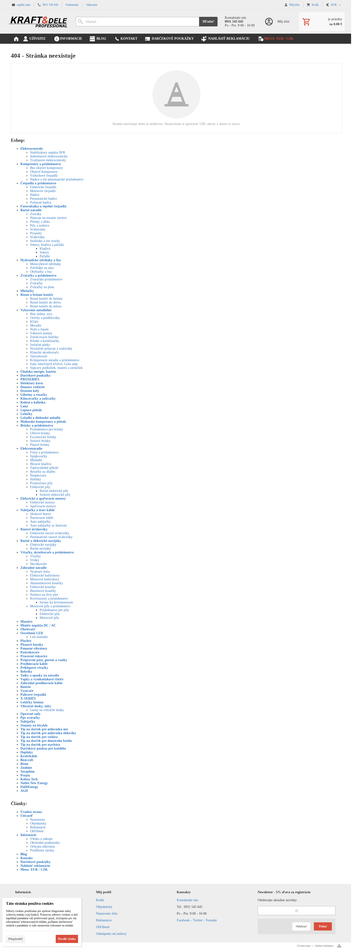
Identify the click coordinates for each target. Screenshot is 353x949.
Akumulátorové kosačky (46, 583)
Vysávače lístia (40, 571)
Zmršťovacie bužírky (44, 337)
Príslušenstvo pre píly (54, 610)
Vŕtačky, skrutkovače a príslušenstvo (47, 552)
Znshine (26, 767)
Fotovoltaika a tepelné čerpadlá (43, 206)
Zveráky (35, 214)
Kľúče (34, 321)
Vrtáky (34, 560)
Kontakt (26, 858)
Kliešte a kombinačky (44, 341)
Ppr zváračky (30, 718)
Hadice (34, 195)
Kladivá (45, 248)
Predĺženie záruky (42, 850)
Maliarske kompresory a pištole (43, 421)
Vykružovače (38, 356)
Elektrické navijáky (43, 544)
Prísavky (36, 233)
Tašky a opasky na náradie (39, 675)
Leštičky (26, 414)
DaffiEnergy (29, 787)
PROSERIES (29, 379)
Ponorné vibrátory (33, 648)
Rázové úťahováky (34, 529)
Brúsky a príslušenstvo (36, 425)
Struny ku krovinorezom (56, 602)
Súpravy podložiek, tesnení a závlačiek (56, 368)
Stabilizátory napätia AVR (47, 152)
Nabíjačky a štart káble (37, 510)
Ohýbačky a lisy (41, 271)
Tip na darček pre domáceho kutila (46, 741)
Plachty (25, 641)
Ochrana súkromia (42, 846)
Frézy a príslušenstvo (44, 452)
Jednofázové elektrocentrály (49, 156)
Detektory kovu (31, 383)
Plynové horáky (31, 644)
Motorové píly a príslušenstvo (50, 606)
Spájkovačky (38, 456)
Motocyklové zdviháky (45, 264)
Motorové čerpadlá (42, 191)
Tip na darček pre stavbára (40, 744)
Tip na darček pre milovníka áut (44, 729)
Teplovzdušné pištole (44, 468)
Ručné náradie (31, 210)
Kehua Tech (29, 779)
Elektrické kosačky (43, 587)
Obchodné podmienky (45, 842)
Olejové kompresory (44, 172)
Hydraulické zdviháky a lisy (40, 260)
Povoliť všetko (67, 939)
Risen (24, 764)
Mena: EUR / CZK (34, 869)
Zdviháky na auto (42, 268)
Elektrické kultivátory (45, 575)
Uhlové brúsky (40, 433)
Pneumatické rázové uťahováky (51, 537)
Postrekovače (29, 652)
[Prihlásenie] (277, 22)
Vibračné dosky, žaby (35, 706)
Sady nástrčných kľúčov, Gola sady (54, 364)
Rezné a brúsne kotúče (36, 295)
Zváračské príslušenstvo (46, 279)
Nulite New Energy (34, 783)
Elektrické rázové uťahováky (49, 533)
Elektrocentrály (31, 148)
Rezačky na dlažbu (42, 471)
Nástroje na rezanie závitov (48, 218)
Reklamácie (38, 827)
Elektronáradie (31, 448)
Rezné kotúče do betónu (46, 298)
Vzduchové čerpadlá (43, 175)
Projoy (25, 775)
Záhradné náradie (33, 568)
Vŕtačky (35, 556)
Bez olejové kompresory (46, 168)
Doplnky (26, 752)
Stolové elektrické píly (55, 494)
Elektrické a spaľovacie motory (43, 498)
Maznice (26, 621)
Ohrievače (27, 629)
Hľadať (208, 21)
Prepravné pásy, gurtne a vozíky (43, 660)
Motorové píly (49, 618)
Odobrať (301, 926)
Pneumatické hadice (43, 198)
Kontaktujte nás (187, 900)
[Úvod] (38, 22)
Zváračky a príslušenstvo (38, 275)
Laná (24, 406)
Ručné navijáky (40, 548)
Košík (100, 900)
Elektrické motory (42, 502)
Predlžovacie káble (34, 664)
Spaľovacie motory (43, 506)
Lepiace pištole (31, 410)
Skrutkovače (38, 564)
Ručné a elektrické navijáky (40, 541)
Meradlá (35, 325)
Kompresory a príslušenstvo (40, 164)
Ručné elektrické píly (54, 491)
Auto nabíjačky (40, 521)
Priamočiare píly (41, 483)
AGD (24, 791)
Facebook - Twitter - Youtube (197, 920)
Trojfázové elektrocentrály (48, 160)
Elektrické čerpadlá (43, 187)
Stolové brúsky (40, 441)
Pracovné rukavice (33, 656)
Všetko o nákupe (41, 839)
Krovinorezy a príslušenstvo (49, 598)
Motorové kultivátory (44, 579)
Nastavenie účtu (106, 913)
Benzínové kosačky (43, 591)
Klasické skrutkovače (44, 352)
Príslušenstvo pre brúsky (46, 429)
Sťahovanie (37, 229)
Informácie (28, 835)
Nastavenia (37, 819)
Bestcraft (26, 760)
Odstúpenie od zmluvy (111, 934)
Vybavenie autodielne (35, 310)
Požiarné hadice (40, 202)
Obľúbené (36, 831)
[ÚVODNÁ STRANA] (16, 39)
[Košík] (322, 21)
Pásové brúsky (39, 445)
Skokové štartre (40, 514)
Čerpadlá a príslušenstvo (38, 183)
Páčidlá (44, 256)
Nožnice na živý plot (44, 594)
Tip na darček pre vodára (39, 737)
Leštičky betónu (31, 702)
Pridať (323, 926)
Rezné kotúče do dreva (45, 302)
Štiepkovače (38, 475)
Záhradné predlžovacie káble (41, 683)
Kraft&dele (28, 756)
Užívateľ (26, 816)
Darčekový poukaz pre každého (43, 748)
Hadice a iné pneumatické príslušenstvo (56, 179)
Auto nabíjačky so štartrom (48, 525)
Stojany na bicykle (34, 725)
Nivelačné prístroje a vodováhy (51, 348)
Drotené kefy (29, 391)
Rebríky (26, 671)
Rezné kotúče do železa (45, 306)
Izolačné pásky (40, 345)
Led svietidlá (39, 637)
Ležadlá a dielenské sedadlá (40, 418)
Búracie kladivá (40, 464)
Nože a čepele (39, 329)
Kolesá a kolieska (32, 402)
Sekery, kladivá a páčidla (47, 245)
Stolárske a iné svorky (45, 241)
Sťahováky (37, 237)
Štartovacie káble (41, 518)
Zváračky (36, 283)
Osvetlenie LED (31, 633)
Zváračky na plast (42, 287)
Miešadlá (36, 460)
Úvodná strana (31, 812)
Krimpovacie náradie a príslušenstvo (54, 360)
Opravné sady (30, 714)
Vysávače (26, 691)
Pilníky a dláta (40, 221)
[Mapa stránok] (339, 945)
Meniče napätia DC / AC (38, 625)
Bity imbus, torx (41, 314)
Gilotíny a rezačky (33, 395)
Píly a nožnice (39, 225)
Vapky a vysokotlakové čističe (41, 679)
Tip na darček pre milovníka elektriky (48, 733)
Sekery (44, 252)
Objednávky (38, 823)
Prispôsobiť (15, 939)
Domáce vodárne (32, 387)
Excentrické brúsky (43, 437)
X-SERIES (28, 698)
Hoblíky (35, 479)
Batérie (25, 687)
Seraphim (27, 771)
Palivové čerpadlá (33, 694)
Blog (23, 854)
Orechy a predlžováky (45, 318)
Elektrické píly (40, 487)
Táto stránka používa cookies (30, 903)
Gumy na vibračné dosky (47, 710)
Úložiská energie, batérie (38, 371)
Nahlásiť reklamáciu (35, 866)
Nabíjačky (27, 721)
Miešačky (27, 291)
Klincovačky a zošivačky (38, 398)
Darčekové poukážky (35, 375)
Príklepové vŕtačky (34, 668)
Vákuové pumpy (41, 333)
